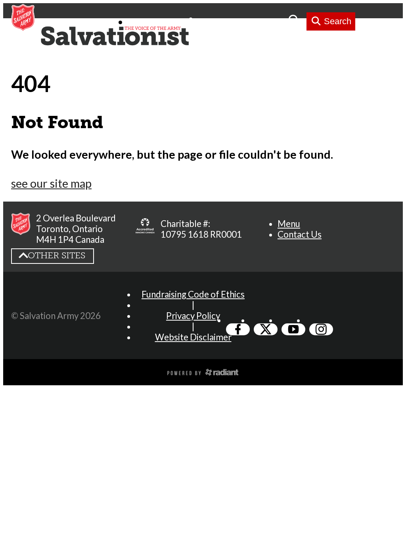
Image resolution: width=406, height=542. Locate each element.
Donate (269, 21)
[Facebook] (238, 329)
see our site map (51, 183)
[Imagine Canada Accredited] (145, 229)
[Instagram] (321, 329)
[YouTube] (293, 329)
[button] (289, 223)
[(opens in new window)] (203, 371)
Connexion (222, 21)
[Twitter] (266, 329)
